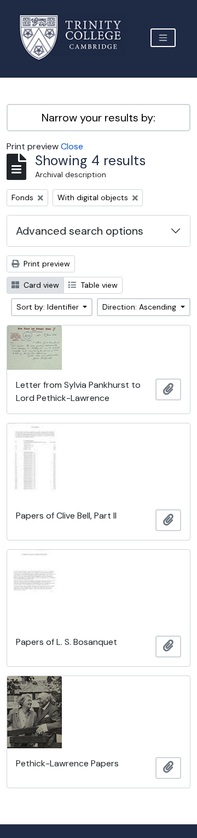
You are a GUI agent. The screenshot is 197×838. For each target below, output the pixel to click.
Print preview (45, 264)
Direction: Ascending (140, 307)
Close (72, 146)
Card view (40, 285)
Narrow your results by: (98, 117)
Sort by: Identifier (48, 307)
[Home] (77, 37)
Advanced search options (79, 231)
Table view (98, 285)
